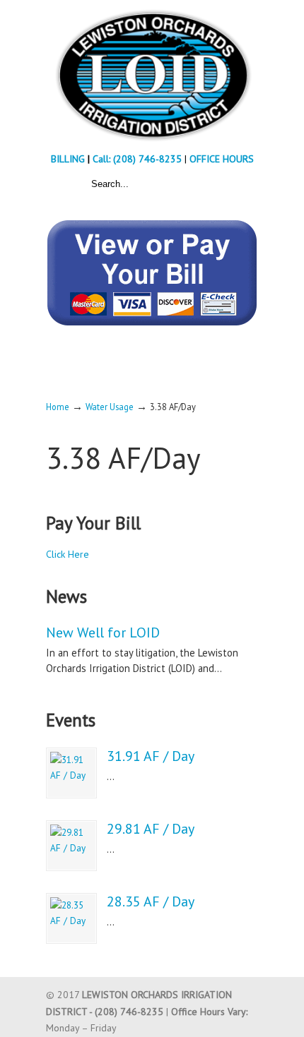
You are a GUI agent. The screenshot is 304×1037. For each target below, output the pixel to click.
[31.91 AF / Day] (71, 773)
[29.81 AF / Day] (71, 846)
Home (57, 406)
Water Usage (110, 406)
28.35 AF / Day (150, 901)
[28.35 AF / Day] (71, 918)
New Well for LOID (103, 632)
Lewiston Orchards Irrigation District (152, 74)
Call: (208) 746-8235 (139, 158)
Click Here (67, 554)
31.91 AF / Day (150, 756)
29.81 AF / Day (150, 829)
